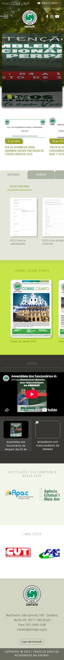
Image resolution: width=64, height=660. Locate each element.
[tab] (16, 435)
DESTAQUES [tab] (13, 174)
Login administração (32, 641)
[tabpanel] (32, 187)
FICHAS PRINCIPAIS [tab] (19, 186)
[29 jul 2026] (32, 106)
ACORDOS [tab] (41, 174)
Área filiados (50, 3)
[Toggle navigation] (6, 16)
